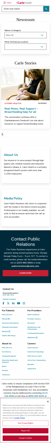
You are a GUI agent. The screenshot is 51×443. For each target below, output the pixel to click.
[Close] (48, 401)
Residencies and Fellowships (33, 328)
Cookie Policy (19, 418)
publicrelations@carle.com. (25, 266)
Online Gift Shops (9, 336)
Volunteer (6, 375)
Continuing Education (35, 333)
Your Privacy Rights (25, 423)
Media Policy (13, 198)
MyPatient (31, 337)
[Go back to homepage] (24, 3)
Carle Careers (32, 348)
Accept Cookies (25, 438)
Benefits (30, 364)
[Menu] (5, 3)
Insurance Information (10, 323)
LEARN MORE (25, 273)
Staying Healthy (12, 103)
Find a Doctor (7, 315)
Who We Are (7, 348)
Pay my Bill (6, 319)
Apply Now (31, 369)
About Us (11, 155)
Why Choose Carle (34, 356)
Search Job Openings (35, 352)
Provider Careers (34, 319)
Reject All (25, 431)
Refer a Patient (33, 315)
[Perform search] (46, 9)
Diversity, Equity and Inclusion (10, 361)
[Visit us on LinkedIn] (13, 303)
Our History (6, 352)
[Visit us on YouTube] (18, 303)
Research (31, 323)
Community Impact (9, 356)
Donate (5, 370)
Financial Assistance (10, 327)
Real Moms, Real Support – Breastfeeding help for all (21, 110)
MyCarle (5, 331)
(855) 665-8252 (36, 396)
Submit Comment (9, 299)
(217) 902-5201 (25, 262)
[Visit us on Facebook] (3, 303)
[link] (25, 84)
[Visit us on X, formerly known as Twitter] (8, 303)
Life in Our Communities (36, 360)
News (4, 366)
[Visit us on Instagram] (24, 303)
